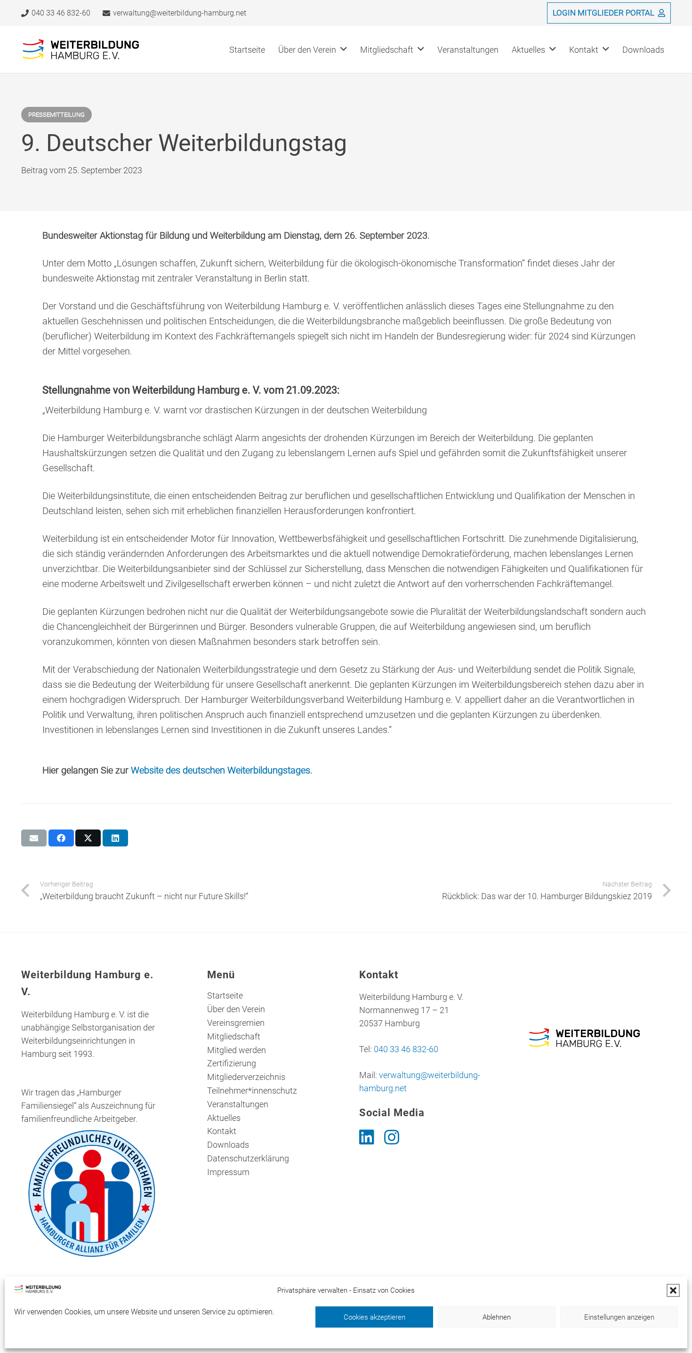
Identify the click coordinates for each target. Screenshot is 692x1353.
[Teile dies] (61, 838)
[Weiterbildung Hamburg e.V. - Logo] (81, 50)
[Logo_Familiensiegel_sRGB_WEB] (92, 1193)
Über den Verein (236, 1009)
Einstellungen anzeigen (619, 1317)
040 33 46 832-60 (406, 1049)
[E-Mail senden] (34, 838)
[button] (673, 1290)
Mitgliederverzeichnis (246, 1077)
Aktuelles (224, 1118)
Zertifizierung (231, 1063)
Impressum (228, 1172)
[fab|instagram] (391, 1137)
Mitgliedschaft (233, 1036)
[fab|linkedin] (366, 1137)
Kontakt (221, 1131)
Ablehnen (497, 1317)
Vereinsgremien (236, 1023)
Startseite (225, 995)
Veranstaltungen (237, 1104)
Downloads (228, 1145)
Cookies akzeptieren (374, 1317)
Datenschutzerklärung (248, 1158)
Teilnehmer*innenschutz (252, 1090)
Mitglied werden (236, 1050)
